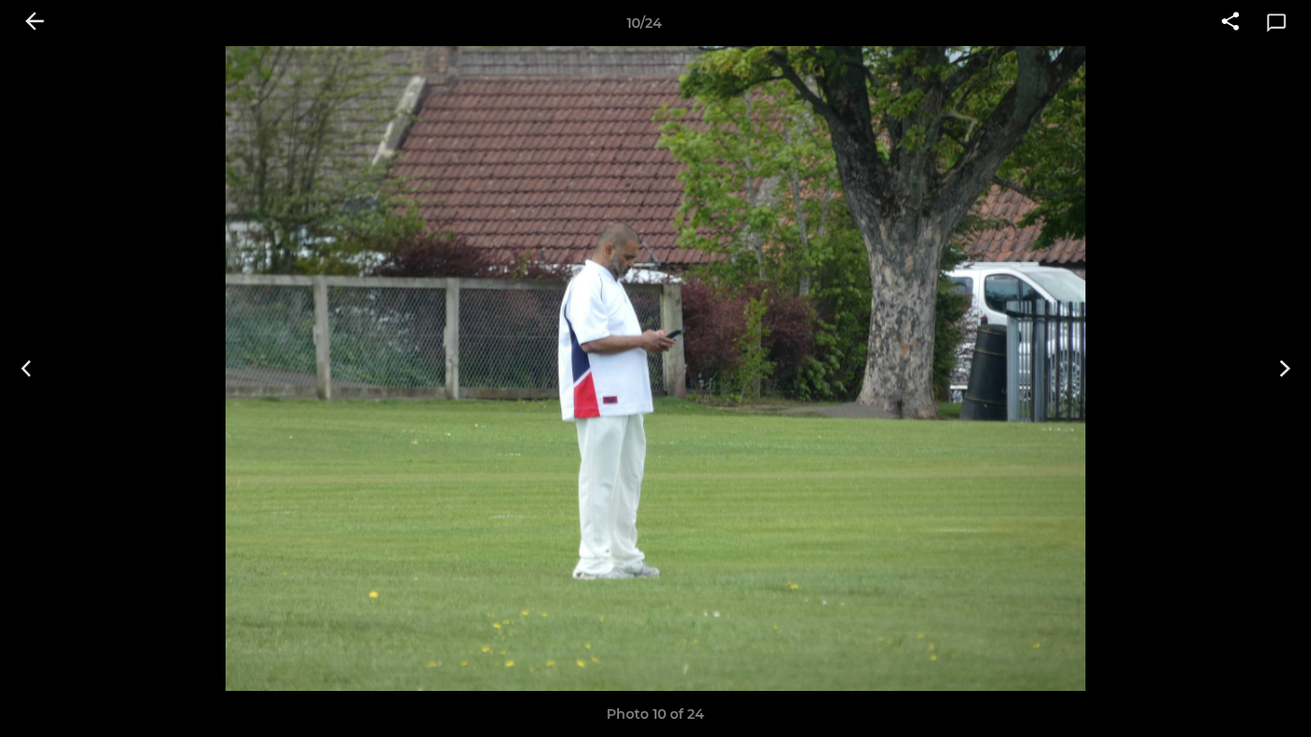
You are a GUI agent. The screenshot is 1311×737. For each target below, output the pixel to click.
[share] (1230, 23)
